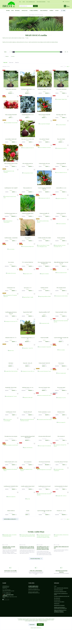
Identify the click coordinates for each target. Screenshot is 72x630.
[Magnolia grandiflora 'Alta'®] (44, 302)
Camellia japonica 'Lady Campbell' (10, 187)
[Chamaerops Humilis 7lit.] (61, 153)
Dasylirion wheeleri (44, 287)
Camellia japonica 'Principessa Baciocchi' (11, 313)
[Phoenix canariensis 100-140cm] (44, 401)
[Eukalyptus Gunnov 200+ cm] (27, 377)
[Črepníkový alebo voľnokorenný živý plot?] (61, 539)
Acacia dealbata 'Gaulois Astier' (11, 139)
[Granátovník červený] (11, 277)
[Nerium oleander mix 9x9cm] (44, 153)
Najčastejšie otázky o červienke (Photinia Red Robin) (9, 547)
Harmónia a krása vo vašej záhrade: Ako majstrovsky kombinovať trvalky (27, 547)
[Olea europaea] (61, 352)
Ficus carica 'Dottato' (61, 139)
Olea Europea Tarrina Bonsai (44, 461)
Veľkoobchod (56, 603)
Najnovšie (5, 62)
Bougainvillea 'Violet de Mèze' (11, 387)
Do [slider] (61, 51)
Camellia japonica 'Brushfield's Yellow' (11, 486)
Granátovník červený (11, 287)
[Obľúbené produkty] (63, 2)
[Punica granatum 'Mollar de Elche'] (11, 153)
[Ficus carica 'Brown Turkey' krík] (27, 128)
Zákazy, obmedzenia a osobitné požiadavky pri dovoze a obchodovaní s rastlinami (60, 611)
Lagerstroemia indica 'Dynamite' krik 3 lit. (61, 338)
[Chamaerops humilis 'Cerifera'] (61, 302)
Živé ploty (17, 10)
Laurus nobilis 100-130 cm (61, 187)
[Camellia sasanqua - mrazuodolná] (11, 227)
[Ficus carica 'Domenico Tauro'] (44, 377)
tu (40, 627)
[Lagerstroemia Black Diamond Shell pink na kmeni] (27, 426)
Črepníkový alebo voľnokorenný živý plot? (61, 547)
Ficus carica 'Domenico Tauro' (44, 387)
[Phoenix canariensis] (61, 227)
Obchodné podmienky (58, 589)
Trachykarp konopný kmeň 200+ (11, 213)
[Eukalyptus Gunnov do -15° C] (11, 327)
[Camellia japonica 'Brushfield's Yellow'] (11, 476)
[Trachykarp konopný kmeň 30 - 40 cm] (27, 79)
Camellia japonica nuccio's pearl (44, 486)
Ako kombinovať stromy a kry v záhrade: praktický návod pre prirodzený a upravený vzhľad (43, 548)
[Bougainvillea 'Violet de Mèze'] (11, 377)
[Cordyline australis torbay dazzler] (44, 227)
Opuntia (27, 510)
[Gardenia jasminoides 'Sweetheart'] (61, 476)
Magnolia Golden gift (28, 411)
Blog (20, 1)
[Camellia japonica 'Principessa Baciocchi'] (11, 302)
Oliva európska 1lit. (61, 436)
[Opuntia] (27, 500)
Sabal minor (11, 363)
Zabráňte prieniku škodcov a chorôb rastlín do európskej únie (60, 608)
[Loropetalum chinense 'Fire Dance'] (61, 451)
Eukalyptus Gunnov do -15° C (10, 337)
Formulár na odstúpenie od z (61, 596)
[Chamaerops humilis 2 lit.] (44, 203)
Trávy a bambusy (43, 10)
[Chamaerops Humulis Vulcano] (27, 203)
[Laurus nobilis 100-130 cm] (61, 177)
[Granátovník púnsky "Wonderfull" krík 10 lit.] (44, 177)
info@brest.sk (8, 592)
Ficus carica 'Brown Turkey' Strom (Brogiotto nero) (44, 263)
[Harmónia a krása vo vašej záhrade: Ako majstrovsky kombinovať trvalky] (27, 539)
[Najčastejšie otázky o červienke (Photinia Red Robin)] (10, 539)
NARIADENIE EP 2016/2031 (59, 605)
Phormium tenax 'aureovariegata (11, 436)
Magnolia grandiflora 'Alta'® (44, 312)
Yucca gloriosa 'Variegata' (44, 139)
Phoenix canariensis (61, 237)
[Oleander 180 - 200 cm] (61, 500)
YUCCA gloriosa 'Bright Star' (27, 262)
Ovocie (56, 10)
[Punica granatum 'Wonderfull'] (11, 104)
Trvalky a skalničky (34, 10)
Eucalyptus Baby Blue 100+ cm (27, 114)
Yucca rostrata (27, 237)
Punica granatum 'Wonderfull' (11, 114)
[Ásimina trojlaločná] (11, 500)
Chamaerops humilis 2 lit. (44, 213)
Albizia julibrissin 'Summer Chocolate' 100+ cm (61, 263)
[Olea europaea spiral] (61, 377)
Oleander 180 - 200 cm (61, 510)
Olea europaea (61, 363)
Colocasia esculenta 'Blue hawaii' (44, 436)
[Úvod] (10, 4)
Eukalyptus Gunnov (61, 411)
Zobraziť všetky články (35, 558)
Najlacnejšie (11, 62)
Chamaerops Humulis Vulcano (27, 213)
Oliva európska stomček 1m (27, 163)
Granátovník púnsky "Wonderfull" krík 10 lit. (44, 188)
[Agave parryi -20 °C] (27, 277)
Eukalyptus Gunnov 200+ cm (27, 387)
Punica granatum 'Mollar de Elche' (11, 163)
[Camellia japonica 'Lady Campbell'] (11, 177)
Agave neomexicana (27, 461)
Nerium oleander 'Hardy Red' (44, 363)
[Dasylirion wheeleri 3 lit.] (61, 203)
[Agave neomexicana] (27, 451)
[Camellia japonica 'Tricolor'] (11, 401)
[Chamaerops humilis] (44, 327)
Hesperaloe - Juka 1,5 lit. (27, 363)
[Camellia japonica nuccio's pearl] (44, 476)
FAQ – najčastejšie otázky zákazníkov (61, 587)
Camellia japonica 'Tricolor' (11, 411)
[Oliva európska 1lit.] (61, 426)
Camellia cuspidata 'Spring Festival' (27, 486)
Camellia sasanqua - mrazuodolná (10, 237)
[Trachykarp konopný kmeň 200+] (11, 203)
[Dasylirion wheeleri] (44, 277)
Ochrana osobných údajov (59, 601)
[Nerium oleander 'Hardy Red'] (44, 352)
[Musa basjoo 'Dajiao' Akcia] (61, 104)
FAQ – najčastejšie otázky (30, 1)
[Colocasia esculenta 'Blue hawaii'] (44, 426)
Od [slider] (13, 51)
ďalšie (68, 66)
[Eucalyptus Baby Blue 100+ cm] (27, 104)
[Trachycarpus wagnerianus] (11, 79)
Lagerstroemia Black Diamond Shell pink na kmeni (28, 437)
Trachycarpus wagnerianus (11, 89)
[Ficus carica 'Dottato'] (61, 128)
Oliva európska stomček (61, 287)
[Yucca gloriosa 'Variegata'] (44, 128)
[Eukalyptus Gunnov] (61, 401)
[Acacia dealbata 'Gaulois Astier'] (11, 128)
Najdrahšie (17, 62)
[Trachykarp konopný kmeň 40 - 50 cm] (27, 327)
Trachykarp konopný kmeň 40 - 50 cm (27, 338)
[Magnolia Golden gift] (27, 401)
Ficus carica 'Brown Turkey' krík (27, 139)
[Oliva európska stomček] (61, 277)
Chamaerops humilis (44, 337)
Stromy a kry (24, 10)
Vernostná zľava (57, 599)
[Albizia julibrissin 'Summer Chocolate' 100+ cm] (61, 252)
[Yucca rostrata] (27, 227)
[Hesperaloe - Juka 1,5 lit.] (27, 352)
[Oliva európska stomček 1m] (27, 153)
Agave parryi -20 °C (27, 287)
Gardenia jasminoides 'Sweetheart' (61, 486)
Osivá (12, 10)
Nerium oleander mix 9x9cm (44, 163)
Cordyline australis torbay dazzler (44, 237)
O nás (55, 586)
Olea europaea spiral (61, 387)
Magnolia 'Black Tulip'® (27, 312)
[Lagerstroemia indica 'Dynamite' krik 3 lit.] (61, 327)
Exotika (51, 10)
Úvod (30, 14)
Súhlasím (40, 624)
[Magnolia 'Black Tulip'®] (27, 302)
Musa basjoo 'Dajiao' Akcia (61, 114)
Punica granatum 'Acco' (27, 187)
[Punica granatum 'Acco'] (27, 177)
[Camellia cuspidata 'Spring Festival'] (27, 476)
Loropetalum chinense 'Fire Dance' (61, 461)
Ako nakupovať (57, 598)
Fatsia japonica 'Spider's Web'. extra (44, 89)
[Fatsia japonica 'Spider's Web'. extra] (44, 79)
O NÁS (24, 1)
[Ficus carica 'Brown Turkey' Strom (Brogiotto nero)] (44, 252)
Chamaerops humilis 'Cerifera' (61, 312)
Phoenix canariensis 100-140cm (44, 411)
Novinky (8, 10)
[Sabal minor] (11, 352)
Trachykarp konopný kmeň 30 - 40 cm (27, 90)
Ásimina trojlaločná (11, 510)
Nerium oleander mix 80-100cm (11, 461)
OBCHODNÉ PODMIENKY (41, 1)
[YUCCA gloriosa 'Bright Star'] (27, 252)
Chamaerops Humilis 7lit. (61, 163)
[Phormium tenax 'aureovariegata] (11, 426)
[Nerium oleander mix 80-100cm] (11, 451)
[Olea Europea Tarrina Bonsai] (44, 451)
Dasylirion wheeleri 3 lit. (61, 213)
